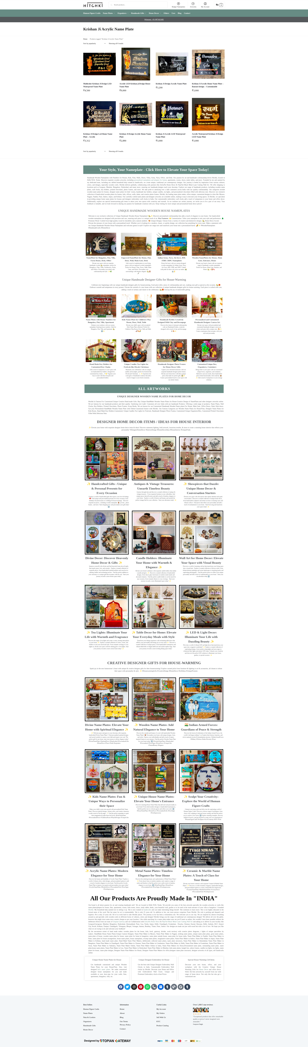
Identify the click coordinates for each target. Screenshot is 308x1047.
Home (85, 39)
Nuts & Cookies (89, 1017)
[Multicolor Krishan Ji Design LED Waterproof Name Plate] (99, 64)
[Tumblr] (167, 987)
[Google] (181, 987)
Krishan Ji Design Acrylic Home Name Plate (135, 135)
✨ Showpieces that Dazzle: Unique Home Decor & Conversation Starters (201, 488)
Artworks (193, 7)
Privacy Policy (125, 1025)
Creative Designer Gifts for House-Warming (154, 663)
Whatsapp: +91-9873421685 (154, 19)
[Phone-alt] (154, 987)
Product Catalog (162, 1026)
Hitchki (90, 910)
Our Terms (124, 1021)
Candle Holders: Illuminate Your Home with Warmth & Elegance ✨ (154, 562)
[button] (219, 4)
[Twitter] (127, 987)
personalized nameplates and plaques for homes (150, 180)
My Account (205, 7)
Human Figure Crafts (91, 1009)
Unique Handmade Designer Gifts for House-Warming (154, 279)
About (122, 1013)
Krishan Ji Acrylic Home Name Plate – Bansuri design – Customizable (208, 85)
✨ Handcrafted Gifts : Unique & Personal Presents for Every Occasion (107, 488)
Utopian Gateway (119, 922)
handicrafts (147, 910)
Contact (123, 1029)
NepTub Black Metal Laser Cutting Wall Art (177, 922)
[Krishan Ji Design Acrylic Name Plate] (172, 64)
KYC (158, 1021)
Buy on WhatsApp (101, 91)
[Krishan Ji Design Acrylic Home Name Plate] (135, 114)
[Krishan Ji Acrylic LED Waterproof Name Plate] (172, 114)
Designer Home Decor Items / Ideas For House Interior (154, 422)
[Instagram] (134, 987)
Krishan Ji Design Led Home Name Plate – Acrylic (97, 135)
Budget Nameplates (178, 7)
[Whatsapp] (147, 987)
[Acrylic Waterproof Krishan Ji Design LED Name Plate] (208, 114)
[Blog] (174, 987)
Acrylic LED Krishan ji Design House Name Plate (134, 85)
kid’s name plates (104, 969)
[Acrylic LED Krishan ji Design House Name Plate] (135, 64)
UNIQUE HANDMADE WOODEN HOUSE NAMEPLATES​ (154, 210)
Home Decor (203, 969)
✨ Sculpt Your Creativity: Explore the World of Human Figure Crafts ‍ (201, 801)
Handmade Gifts (89, 1026)
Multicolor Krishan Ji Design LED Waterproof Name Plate (97, 85)
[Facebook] (121, 987)
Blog (121, 1017)
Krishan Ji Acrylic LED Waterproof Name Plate (170, 135)
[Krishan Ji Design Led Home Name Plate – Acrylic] (99, 114)
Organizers (87, 1021)
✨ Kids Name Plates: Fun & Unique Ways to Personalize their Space (106, 801)
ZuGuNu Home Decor (152, 922)
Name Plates (88, 1013)
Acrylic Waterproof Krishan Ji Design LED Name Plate (207, 135)
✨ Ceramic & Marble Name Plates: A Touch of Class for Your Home (201, 875)
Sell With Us (161, 1017)
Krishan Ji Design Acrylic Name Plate (171, 84)
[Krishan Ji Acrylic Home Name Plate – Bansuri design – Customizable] (208, 64)
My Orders (160, 1013)
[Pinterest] (141, 987)
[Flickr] (161, 987)
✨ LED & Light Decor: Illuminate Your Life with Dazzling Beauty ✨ (201, 637)
